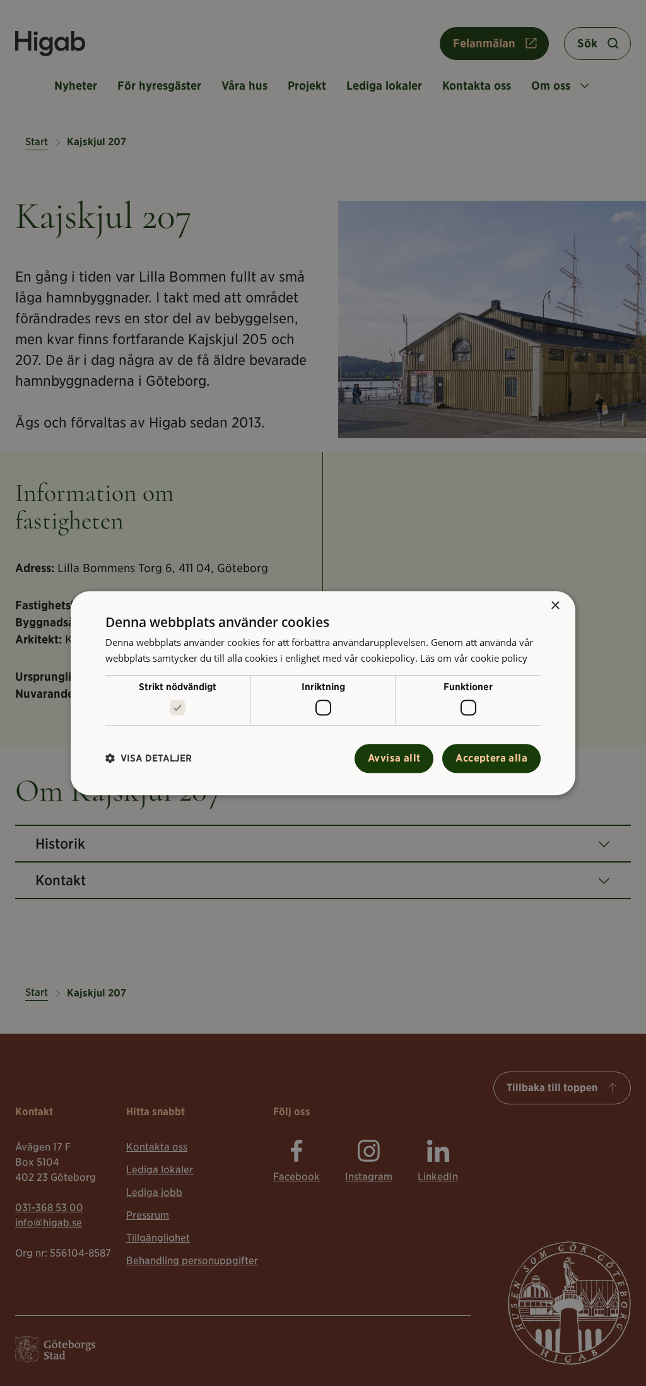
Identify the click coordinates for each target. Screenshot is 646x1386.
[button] (148, 759)
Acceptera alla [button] (491, 758)
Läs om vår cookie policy (473, 658)
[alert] (323, 693)
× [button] (555, 606)
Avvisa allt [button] (394, 758)
